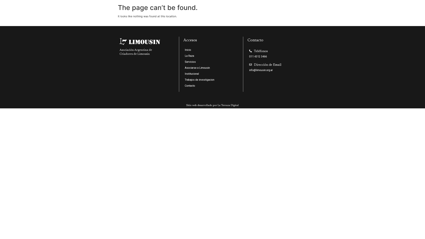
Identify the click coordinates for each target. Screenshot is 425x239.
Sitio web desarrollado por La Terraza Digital (212, 105)
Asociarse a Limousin (334, 10)
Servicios (308, 10)
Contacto (414, 10)
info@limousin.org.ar (261, 70)
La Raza (290, 10)
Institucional (358, 10)
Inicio (278, 10)
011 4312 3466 (258, 56)
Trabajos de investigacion (389, 10)
